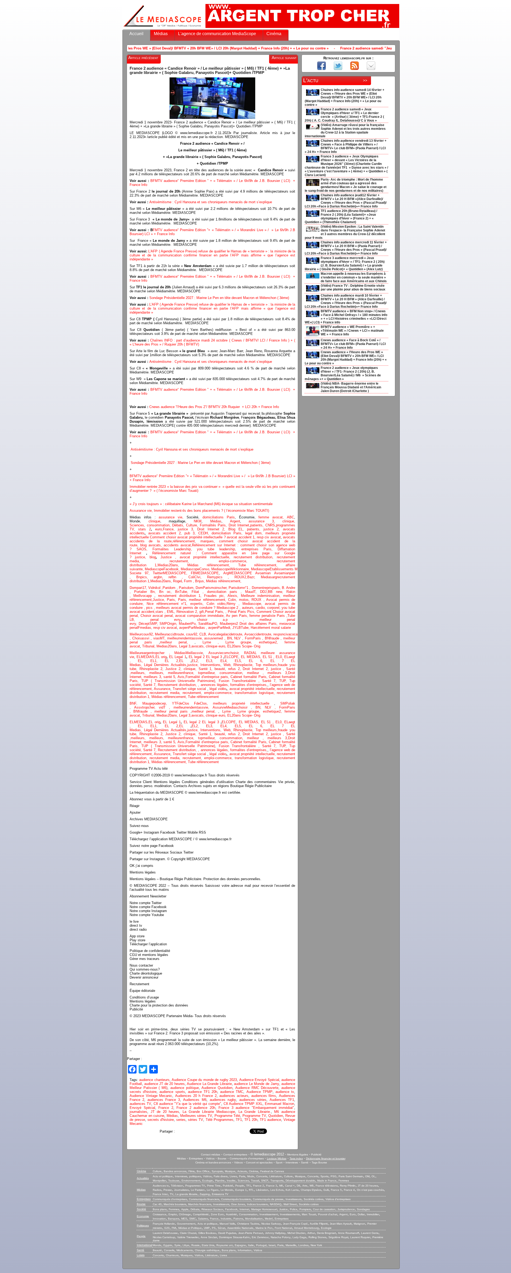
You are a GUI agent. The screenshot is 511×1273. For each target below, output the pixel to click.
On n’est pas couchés (370, 1189)
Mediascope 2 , (229, 608)
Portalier (142, 592)
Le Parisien (198, 1189)
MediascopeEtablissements (273, 569)
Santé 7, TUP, (276, 681)
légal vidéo (217, 689)
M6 (281, 1185)
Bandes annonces (175, 1171)
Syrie (177, 1245)
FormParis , (255, 638)
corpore (273, 608)
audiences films (263, 1096)
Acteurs (242, 1171)
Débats (177, 525)
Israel (272, 1245)
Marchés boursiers (175, 1204)
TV (171, 1194)
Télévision (177, 1185)
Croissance (159, 1214)
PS (214, 1227)
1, (152, 565)
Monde (157, 1245)
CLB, (203, 634)
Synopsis (217, 1171)
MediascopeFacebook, (163, 569)
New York (316, 1245)
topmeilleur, (208, 673)
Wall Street (290, 1204)
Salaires (203, 1218)
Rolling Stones (317, 1237)
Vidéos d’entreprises (338, 1199)
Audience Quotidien (216, 1088)
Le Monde (227, 1189)
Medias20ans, (172, 565)
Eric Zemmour (260, 1237)
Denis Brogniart (326, 1233)
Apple (184, 1209)
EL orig (161, 657)
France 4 (349, 1189)
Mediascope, (253, 604)
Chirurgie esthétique (207, 1250)
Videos (238, 1162)
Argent (235, 521)
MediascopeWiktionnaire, (231, 569)
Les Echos (276, 1189)
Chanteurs (172, 1255)
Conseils (169, 1250)
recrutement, (194, 561)
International (144, 1244)
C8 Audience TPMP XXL (243, 1104)
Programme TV (254, 1116)
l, (280, 608)
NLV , (239, 638)
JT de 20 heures (165, 1112)
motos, (245, 600)
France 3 (271, 1185)
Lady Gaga (299, 1237)
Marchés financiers (199, 1204)
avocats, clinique (205, 646)
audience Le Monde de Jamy (256, 1084)
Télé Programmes (219, 1120)
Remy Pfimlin (348, 1185)
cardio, (261, 608)
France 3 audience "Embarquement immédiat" (256, 1108)
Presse (167, 1189)
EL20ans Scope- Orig (243, 646)
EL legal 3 (214, 657)
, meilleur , (254, 673)
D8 (298, 1185)
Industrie (226, 1218)
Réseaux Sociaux (212, 1209)
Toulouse (173, 1180)
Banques (173, 1218)
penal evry (165, 620)
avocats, (155, 545)
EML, (171, 612)
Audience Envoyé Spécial (259, 1080)
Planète (220, 1180)
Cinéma (273, 33)
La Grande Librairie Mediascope (209, 1112)
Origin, (173, 624)
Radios (157, 1189)
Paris (242, 1176)
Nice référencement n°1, (168, 604)
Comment (265, 612)
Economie (143, 1216)
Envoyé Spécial (142, 1108)
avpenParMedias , (193, 628)
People (239, 1185)
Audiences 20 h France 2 (196, 1096)
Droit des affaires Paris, (259, 624)
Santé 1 (205, 669)
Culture (157, 1171)
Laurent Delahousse (165, 1233)
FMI (174, 1227)
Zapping (205, 1194)
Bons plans (160, 1209)
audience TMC (231, 1092)
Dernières (162, 665)
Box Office (203, 1171)
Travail (255, 1180)
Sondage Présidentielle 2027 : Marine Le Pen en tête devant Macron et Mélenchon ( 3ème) (219, 298)
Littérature (275, 1176)
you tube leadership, (219, 549)
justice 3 (185, 529)
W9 (312, 1185)
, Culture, (190, 525)
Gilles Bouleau (207, 1233)
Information (245, 1250)
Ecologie (207, 1180)
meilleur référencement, (208, 600)
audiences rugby (223, 1100)
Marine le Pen (264, 1227)
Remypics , (221, 577)
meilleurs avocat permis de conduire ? (186, 608)
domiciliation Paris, (228, 533)
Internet (244, 1209)
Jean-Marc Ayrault (341, 1223)
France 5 (336, 1189)
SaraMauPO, (209, 624)
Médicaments (184, 1250)
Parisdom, (187, 588)
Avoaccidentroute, (258, 634)
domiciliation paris (222, 592)
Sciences (243, 1180)
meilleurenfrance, (183, 673)
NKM (197, 521)
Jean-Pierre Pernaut (250, 1233)
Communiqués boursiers (236, 1199)
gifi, (201, 612)
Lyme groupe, (242, 642)
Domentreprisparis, (267, 588)
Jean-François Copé (295, 1223)
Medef (269, 1218)
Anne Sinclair (209, 1237)
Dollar (361, 1214)
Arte (304, 1185)
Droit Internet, (239, 525)
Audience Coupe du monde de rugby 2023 (204, 1080)
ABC (290, 517)
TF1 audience (270, 1120)
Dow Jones (238, 1204)
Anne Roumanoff (348, 1233)
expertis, (198, 604)
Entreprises (196, 1158)
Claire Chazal (188, 1233)
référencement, (169, 697)
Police (293, 1209)
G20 (167, 1227)
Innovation (159, 1218)
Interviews (292, 1162)
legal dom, (255, 533)
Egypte (167, 1245)
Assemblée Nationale (240, 1227)
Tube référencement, (262, 565)
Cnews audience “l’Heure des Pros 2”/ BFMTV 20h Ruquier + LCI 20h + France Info (214, 407)
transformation (247, 693)
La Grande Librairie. (254, 1112)
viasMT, (160, 638)
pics (149, 608)
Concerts (261, 1176)
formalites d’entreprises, (248, 685)
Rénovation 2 (186, 612)
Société (141, 1209)
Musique (230, 1171)
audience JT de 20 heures (164, 1084)
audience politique (184, 1088)
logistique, (268, 693)
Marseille (291, 1245)
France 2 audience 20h (195, 1108)
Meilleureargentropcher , (152, 653)
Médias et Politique (190, 1227)
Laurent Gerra (369, 1233)
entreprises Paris (256, 549)
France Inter (160, 1194)
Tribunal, (149, 646)
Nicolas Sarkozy (271, 1223)
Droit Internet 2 (210, 529)
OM (367, 1176)
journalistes (138, 1112)
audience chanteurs (154, 1080)
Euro (353, 1214)
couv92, (192, 634)
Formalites (163, 549)
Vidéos (210, 1158)
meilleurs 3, (277, 673)
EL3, (213, 661)
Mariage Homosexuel (264, 1209)
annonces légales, (215, 685)
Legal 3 (184, 646)
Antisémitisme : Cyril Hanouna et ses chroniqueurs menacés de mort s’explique (211, 202)
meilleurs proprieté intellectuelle (243, 703)
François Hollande (164, 1223)
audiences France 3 (163, 1100)
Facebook (231, 1209)
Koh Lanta (292, 1189)
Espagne (240, 1245)
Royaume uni (224, 1245)
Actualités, (179, 665)
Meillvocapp (143, 596)
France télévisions (327, 1185)
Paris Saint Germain (351, 1176)
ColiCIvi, (197, 577)
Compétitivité (201, 1214)
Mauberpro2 (230, 624)
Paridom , (171, 588)
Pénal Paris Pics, (242, 612)
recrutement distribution (177, 596)
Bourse (222, 1158)
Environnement (191, 1180)
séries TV (195, 1120)
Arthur (311, 1233)
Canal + (290, 1185)
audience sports (172, 1092)
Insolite (231, 1180)
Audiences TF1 (282, 1100)
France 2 (165, 1108)
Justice (166, 557)
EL (181, 661)
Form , (189, 581)
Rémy (231, 604)
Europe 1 (241, 1189)
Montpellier (159, 1180)
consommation (158, 525)
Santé (304, 1162)
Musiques (186, 1255)
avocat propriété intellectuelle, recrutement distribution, (226, 557)
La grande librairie (186, 1194)
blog (144, 545)
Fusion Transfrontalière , (240, 681)
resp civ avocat (269, 537)
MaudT (250, 592)
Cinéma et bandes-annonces (213, 1162)
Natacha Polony (280, 1237)
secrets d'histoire (160, 1120)
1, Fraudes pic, (212, 596)
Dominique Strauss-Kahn (234, 1237)
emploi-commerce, (248, 561)
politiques (195, 1176)
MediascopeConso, (196, 569)
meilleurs (138, 673)
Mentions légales (297, 1154)
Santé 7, (150, 685)
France (168, 529)
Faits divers (221, 1176)
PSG (333, 1176)
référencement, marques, (196, 541)
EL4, (227, 661)
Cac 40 (157, 1204)
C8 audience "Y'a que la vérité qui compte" (187, 1104)
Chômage (185, 1214)
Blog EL (235, 529)
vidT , (166, 707)
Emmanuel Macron (279, 1104)
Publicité (316, 1154)
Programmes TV (195, 1185)
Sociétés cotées (313, 1199)
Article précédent (143, 58)
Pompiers (305, 1209)
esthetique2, (272, 642)
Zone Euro (217, 1214)
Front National (283, 1227)
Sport (279, 1162)
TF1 (239, 1120)
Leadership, (185, 549)
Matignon (359, 1223)
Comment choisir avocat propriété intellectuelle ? (188, 537)
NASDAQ (275, 1204)
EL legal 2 (197, 657)
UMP (207, 1227)
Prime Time (214, 1185)
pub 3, (189, 533)
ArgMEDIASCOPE (239, 573)
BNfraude (274, 638)
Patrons (238, 1218)
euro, (157, 529)
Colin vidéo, (216, 604)
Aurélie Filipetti (319, 1223)
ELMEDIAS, (146, 657)
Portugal (261, 1245)
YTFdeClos (183, 703)
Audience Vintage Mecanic (151, 1096)
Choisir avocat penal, (158, 616)
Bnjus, (200, 581)
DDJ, (264, 592)
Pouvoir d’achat (327, 1214)
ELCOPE (231, 657)
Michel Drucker (296, 1233)
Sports (324, 1176)
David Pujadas (227, 1233)
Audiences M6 (194, 1100)
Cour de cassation (324, 1209)
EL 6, (259, 661)
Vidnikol (155, 588)
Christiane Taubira (248, 1223)
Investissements (290, 1214)
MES (184, 1218)
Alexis (232, 596)
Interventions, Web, (216, 665)
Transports (276, 1180)
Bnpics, (145, 577)
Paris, (172, 600)
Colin (232, 600)
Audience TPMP (259, 1092)
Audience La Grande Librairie (209, 1084)
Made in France (326, 1180)
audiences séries (252, 1100)
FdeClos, (203, 703)
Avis (181, 677)
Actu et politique (163, 1176)
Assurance (162, 689)
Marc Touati (309, 1214)
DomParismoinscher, (212, 588)
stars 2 (144, 529)
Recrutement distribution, (178, 685)
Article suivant (284, 58)
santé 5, (170, 677)
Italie (251, 1245)
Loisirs (141, 1255)
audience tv (284, 1092)
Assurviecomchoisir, (226, 653)
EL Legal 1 (177, 657)
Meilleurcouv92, (142, 634)
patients (256, 525)
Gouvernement (186, 1223)
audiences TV (140, 1104)
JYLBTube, (241, 628)
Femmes (344, 1180)
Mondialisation (254, 1218)
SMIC (192, 1218)
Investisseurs (294, 1199)
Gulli (326, 1189)
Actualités (143, 1178)
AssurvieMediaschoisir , (234, 707)
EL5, (242, 661)
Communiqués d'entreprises (247, 1158)
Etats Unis (208, 1245)
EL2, (195, 661)
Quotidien (275, 1116)
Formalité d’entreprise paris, (208, 677)
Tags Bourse (319, 1162)
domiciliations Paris (217, 517)
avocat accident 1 (240, 537)
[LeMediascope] (162, 28)
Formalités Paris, (213, 525)
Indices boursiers (257, 1204)
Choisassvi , (142, 638)
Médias (161, 33)
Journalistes (181, 1189)
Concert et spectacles (259, 1162)
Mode (250, 1176)
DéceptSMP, (149, 624)
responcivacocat (286, 634)
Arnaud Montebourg (306, 1227)
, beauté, (219, 669)
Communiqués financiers (204, 1199)
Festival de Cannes (272, 1171)
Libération (262, 1189)
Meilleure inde (252, 596)
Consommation (248, 1214)
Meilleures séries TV (196, 1116)
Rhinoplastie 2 (150, 669)
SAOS (141, 549)
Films (191, 1171)
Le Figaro (213, 1189)
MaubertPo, (188, 624)
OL (373, 1176)
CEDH (202, 533)
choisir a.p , (228, 620)
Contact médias (210, 1154)
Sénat (221, 1227)
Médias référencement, (212, 565)
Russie (195, 1245)
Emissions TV (220, 1194)
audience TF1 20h (202, 1092)
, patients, (253, 529)
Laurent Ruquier (360, 1237)
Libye (186, 1245)
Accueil (136, 33)
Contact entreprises (235, 1154)
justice (140, 557)
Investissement (268, 1214)
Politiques (143, 1225)
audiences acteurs (233, 1096)
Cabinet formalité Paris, (249, 677)
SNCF (264, 1180)
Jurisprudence (346, 1209)
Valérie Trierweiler (188, 1237)
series (181, 1120)
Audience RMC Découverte (256, 1088)
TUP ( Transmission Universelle (180, 681)
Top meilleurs (266, 665)
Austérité (231, 1214)
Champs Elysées (311, 1189)
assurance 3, (262, 521)
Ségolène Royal (338, 1237)
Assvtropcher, (146, 707)
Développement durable (300, 1180)
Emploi (172, 1214)
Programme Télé (227, 1116)
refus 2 (234, 669)
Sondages (363, 1209)
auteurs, (249, 608)
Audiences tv (161, 1185)
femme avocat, (271, 517)
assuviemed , (215, 638)
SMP (163, 624)
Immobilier (373, 1214)
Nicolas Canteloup (164, 1237)
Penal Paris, (215, 612)
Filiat (195, 592)
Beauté (157, 1250)
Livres (233, 1176)
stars (159, 612)
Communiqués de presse (268, 1199)
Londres (303, 1245)
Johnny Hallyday (275, 1233)
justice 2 (271, 529)
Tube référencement (203, 697)
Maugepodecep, (157, 703)
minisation (271, 596)
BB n (273, 592)
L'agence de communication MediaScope (217, 33)
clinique (154, 521)
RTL (251, 1189)
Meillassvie (194, 653)
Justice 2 (172, 669)
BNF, (136, 703)
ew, (282, 592)
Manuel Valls (227, 1223)
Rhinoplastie (242, 665)
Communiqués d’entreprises (170, 1199)
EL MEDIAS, (251, 657)
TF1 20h (250, 1120)
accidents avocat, (177, 545)
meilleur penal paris (171, 711)
